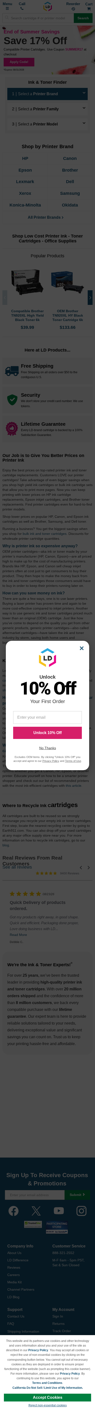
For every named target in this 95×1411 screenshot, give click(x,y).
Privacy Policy (38, 1350)
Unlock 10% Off (47, 733)
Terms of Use (73, 760)
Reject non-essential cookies (47, 1405)
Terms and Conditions (47, 1383)
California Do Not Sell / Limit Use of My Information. (47, 1388)
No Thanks (47, 748)
